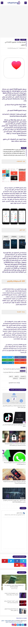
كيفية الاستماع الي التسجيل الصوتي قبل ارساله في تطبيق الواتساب (15, 463)
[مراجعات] (5, 625)
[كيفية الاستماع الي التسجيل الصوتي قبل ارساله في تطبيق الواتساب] (14, 455)
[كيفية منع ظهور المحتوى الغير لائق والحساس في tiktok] (14, 417)
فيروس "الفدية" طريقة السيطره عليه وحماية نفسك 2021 (11, 602)
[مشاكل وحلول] (8, 625)
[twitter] (11, 561)
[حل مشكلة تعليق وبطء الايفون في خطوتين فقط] (22, 611)
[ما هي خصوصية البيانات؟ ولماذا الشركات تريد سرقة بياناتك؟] (22, 595)
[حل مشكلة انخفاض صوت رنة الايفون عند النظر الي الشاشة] (14, 582)
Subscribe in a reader (21, 618)
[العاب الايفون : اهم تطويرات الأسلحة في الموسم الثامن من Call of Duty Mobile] (14, 493)
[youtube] (17, 565)
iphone (14, 378)
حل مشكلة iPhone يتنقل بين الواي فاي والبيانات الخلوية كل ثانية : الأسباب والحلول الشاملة (13, 151)
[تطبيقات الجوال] (10, 625)
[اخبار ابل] (3, 625)
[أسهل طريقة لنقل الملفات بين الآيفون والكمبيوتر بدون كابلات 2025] (14, 399)
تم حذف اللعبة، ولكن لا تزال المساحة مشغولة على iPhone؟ (13, 155)
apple (17, 39)
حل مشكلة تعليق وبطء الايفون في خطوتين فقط (11, 610)
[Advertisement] (14, 22)
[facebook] (17, 561)
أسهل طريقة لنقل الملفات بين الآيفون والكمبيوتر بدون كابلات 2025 (14, 406)
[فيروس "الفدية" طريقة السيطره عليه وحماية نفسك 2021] (22, 603)
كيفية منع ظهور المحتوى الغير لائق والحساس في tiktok (14, 425)
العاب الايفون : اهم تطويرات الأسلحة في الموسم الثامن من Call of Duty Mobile (14, 501)
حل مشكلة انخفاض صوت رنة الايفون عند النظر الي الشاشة (14, 586)
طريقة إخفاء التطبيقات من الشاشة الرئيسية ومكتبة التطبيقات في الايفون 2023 (15, 444)
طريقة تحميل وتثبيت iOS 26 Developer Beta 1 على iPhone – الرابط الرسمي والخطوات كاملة (13, 149)
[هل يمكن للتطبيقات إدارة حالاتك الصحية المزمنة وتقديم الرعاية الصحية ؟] (14, 474)
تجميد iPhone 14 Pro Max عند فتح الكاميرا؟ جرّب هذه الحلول (13, 153)
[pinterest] (5, 561)
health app (22, 378)
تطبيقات (23, 39)
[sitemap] (25, 625)
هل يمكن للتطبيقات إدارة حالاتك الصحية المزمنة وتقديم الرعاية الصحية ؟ (14, 482)
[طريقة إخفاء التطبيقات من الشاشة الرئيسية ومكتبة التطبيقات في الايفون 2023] (14, 436)
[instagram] (23, 565)
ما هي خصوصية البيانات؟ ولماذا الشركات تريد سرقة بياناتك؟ (11, 594)
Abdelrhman (13, 588)
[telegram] (23, 561)
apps (10, 376)
